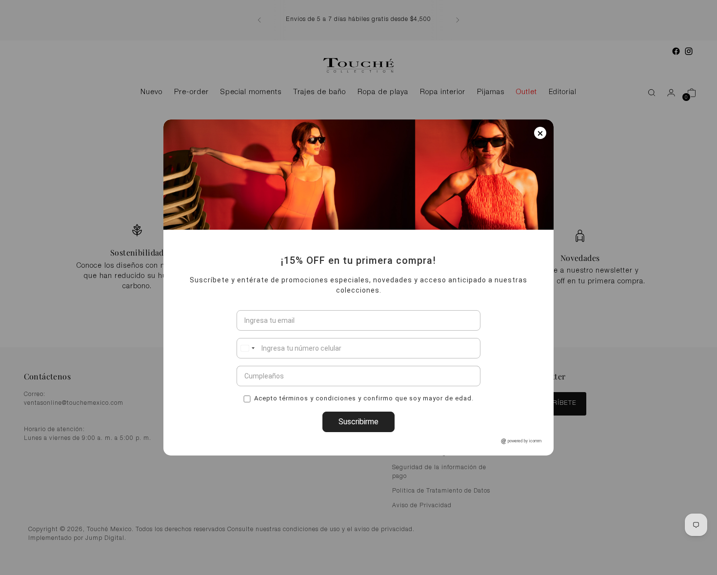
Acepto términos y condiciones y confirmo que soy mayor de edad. (364, 397)
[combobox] (247, 348)
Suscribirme (358, 421)
